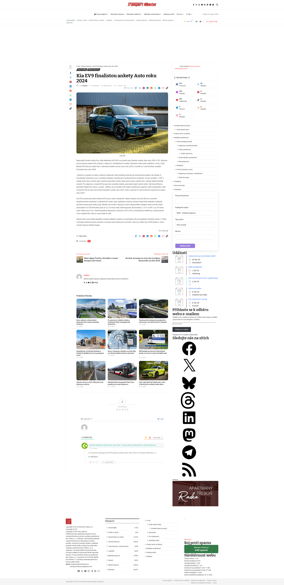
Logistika (109, 20)
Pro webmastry (154, 536)
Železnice (69, 23)
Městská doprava (155, 20)
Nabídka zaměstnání (152, 14)
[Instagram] (91, 283)
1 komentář (95, 86)
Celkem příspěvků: (190, 572)
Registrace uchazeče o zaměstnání (190, 173)
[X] (189, 373)
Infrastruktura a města (96, 20)
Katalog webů (168, 14)
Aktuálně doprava (117, 14)
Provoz (179, 14)
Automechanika (194, 288)
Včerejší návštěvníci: (191, 565)
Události (149, 556)
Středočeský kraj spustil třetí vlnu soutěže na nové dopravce (121, 383)
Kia (89, 241)
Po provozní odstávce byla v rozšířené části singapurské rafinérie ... (119, 322)
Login (161, 419)
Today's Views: (189, 558)
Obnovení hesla (179, 185)
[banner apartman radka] (195, 493)
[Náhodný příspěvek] (196, 21)
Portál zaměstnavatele (184, 141)
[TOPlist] (201, 528)
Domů (78, 66)
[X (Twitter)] (86, 283)
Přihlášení (179, 165)
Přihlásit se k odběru (182, 329)
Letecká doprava (141, 20)
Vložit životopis (184, 177)
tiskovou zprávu (194, 66)
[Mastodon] (189, 443)
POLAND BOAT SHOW (197, 299)
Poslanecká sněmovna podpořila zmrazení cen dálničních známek (153, 321)
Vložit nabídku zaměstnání (188, 157)
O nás (188, 14)
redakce (85, 86)
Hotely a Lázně (82, 20)
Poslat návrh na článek (182, 133)
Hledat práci (185, 246)
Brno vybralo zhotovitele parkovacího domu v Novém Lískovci (87, 322)
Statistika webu (154, 540)
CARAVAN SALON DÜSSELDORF (202, 256)
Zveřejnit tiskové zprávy (182, 125)
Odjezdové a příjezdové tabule (201, 583)
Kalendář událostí (133, 14)
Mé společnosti (184, 161)
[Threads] (189, 408)
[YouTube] (88, 283)
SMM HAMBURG (195, 267)
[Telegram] (95, 283)
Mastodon (187, 539)
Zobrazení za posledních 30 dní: (195, 570)
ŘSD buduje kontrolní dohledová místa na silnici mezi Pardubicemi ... (153, 353)
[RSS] (97, 283)
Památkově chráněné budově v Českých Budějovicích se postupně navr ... (90, 353)
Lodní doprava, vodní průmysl (124, 20)
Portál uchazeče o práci (184, 169)
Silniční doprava (168, 20)
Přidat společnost (185, 149)
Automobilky (70, 20)
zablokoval (201, 549)
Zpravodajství (167, 580)
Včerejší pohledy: (190, 563)
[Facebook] (84, 283)
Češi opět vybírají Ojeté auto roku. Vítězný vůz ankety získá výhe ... (152, 383)
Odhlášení (177, 189)
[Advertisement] (142, 44)
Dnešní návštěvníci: (191, 561)
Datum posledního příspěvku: (194, 575)
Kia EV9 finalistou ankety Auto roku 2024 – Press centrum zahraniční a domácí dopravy (122, 445)
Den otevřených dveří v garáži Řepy (203, 278)
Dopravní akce (212, 580)
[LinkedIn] (93, 283)
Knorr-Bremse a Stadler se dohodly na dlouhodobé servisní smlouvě (122, 352)
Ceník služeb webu (181, 69)
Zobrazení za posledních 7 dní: (194, 568)
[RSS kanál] (189, 477)
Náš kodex (152, 532)
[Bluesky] (189, 391)
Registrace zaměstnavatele (188, 145)
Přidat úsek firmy (186, 153)
